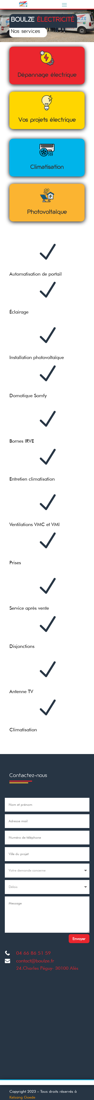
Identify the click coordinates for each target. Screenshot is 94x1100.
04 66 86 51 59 (33, 953)
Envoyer (79, 938)
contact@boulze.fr (35, 961)
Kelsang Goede (22, 1097)
